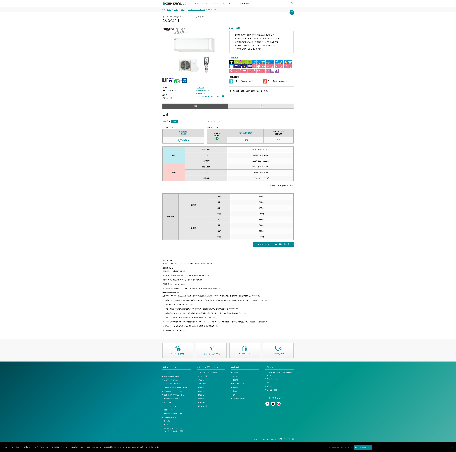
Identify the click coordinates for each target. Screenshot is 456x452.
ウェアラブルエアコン (171, 380)
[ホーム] (164, 9)
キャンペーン (271, 386)
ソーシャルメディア (273, 397)
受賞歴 (235, 391)
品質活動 (235, 380)
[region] (228, 448)
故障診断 (201, 387)
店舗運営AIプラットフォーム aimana (176, 387)
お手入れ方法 (202, 384)
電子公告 (235, 376)
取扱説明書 (201, 90)
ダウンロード (202, 380)
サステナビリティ (238, 384)
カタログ (200, 87)
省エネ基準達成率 (246, 133)
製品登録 (201, 399)
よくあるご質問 (203, 376)
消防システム (168, 410)
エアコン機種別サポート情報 (207, 372)
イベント (270, 382)
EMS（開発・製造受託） (170, 417)
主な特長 (235, 28)
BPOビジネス (168, 402)
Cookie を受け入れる (363, 447)
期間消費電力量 (184, 132)
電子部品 (167, 421)
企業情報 (235, 367)
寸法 (261, 106)
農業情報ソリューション (172, 399)
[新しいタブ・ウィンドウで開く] (267, 403)
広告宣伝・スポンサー (239, 399)
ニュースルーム (272, 379)
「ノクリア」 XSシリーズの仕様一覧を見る (274, 244)
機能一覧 (234, 57)
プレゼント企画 (272, 390)
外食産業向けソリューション (173, 391)
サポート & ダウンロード (207, 367)
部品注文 (201, 395)
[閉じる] (452, 447)
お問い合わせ (202, 402)
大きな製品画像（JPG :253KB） (209, 96)
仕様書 (199, 93)
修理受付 (201, 391)
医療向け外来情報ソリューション (174, 395)
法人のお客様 (202, 406)
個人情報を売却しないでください (340, 447)
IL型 (220, 121)
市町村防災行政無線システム (173, 414)
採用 (234, 395)
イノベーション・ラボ (170, 406)
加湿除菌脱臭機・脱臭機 (171, 376)
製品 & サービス (169, 367)
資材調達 (235, 387)
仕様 (195, 106)
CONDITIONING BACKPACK (173, 384)
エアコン (167, 372)
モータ (166, 425)
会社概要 (235, 372)
